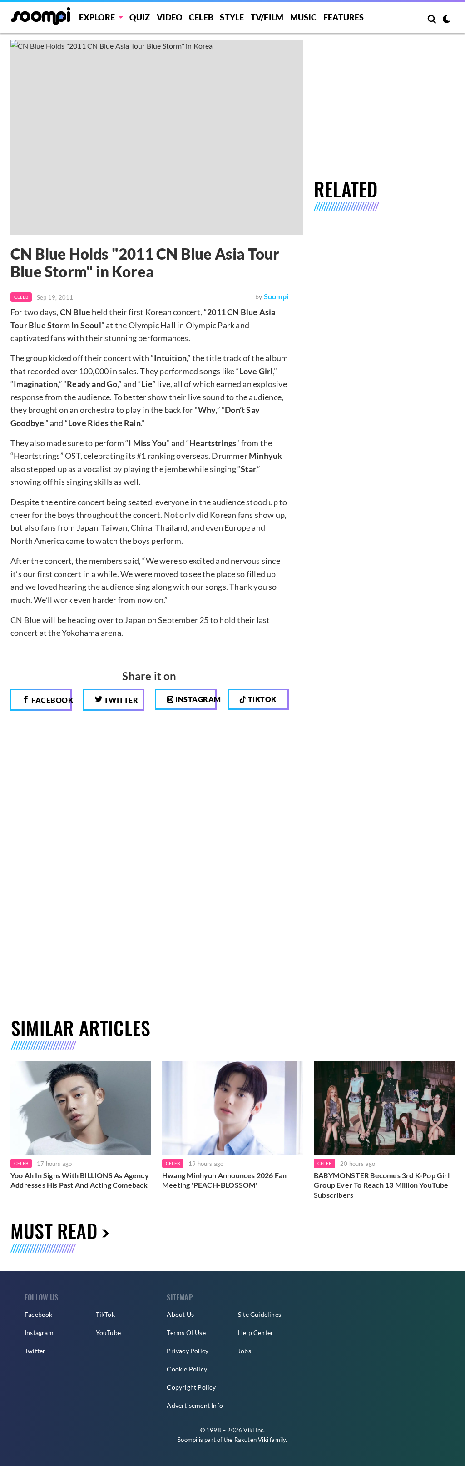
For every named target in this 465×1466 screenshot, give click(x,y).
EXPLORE (97, 17)
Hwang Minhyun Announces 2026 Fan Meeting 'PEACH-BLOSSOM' (224, 1180)
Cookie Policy (187, 1369)
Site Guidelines (259, 1314)
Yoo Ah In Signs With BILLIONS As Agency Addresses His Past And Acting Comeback (79, 1180)
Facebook (51, 700)
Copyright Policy (191, 1387)
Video (170, 17)
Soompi (276, 296)
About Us (180, 1314)
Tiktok (261, 699)
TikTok (105, 1314)
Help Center (255, 1332)
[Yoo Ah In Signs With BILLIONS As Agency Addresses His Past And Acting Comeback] (80, 1108)
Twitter (120, 700)
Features (343, 17)
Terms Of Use (186, 1332)
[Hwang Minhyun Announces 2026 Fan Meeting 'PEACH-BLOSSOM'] (232, 1108)
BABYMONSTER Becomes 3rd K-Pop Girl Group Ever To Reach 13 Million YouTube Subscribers (382, 1185)
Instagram (195, 699)
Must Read (53, 1230)
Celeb (201, 17)
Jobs (244, 1351)
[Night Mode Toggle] (446, 20)
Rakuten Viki (251, 1439)
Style (232, 17)
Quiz (139, 17)
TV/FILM (267, 17)
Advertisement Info (195, 1405)
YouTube (108, 1332)
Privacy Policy (187, 1351)
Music (303, 17)
